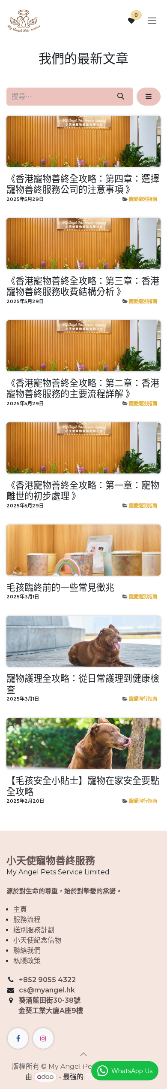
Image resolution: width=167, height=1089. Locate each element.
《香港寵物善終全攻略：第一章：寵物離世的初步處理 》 (82, 491)
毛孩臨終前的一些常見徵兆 (60, 587)
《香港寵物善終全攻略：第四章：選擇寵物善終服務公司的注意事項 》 (82, 184)
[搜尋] (120, 97)
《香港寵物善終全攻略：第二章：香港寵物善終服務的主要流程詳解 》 (82, 389)
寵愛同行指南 (143, 699)
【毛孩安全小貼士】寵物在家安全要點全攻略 (82, 786)
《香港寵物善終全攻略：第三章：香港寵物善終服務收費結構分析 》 (82, 286)
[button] (149, 97)
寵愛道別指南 (143, 199)
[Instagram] (43, 1038)
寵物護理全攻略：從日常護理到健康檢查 (82, 684)
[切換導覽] (152, 21)
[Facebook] (18, 1038)
